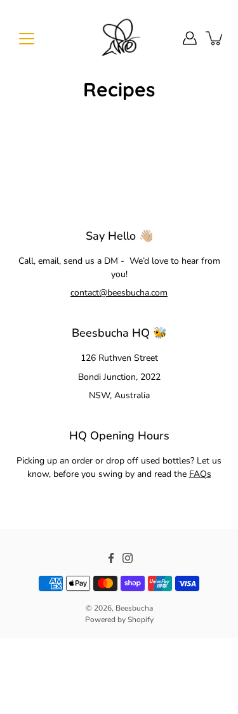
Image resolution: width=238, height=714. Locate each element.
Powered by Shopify (119, 619)
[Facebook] (111, 558)
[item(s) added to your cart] (215, 38)
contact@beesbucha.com (119, 293)
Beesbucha (134, 608)
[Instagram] (127, 558)
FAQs (200, 474)
